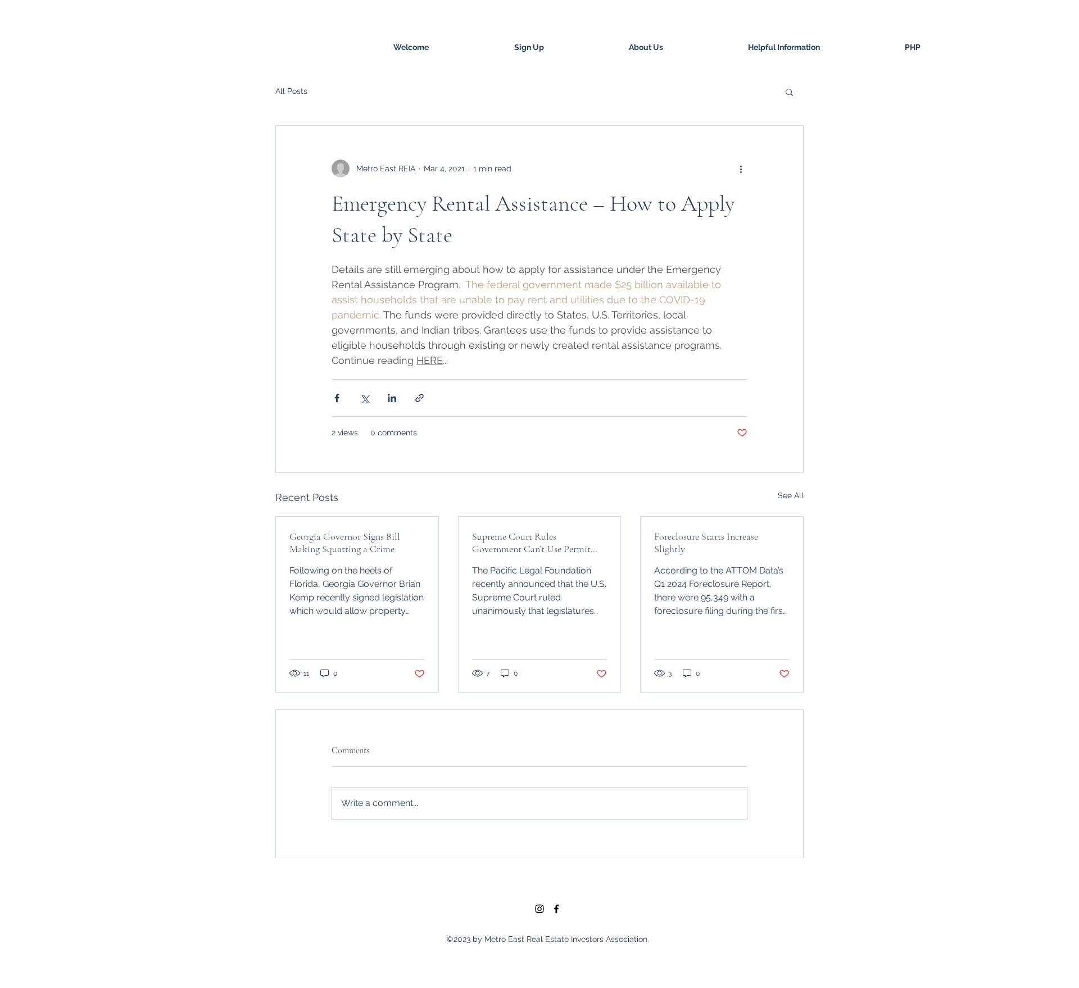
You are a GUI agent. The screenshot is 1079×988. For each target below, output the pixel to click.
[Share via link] (419, 398)
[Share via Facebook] (337, 398)
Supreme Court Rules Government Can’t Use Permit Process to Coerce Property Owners (531, 542)
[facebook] (556, 908)
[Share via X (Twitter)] (364, 398)
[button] (789, 91)
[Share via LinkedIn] (392, 398)
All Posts (291, 90)
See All (791, 495)
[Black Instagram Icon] (539, 908)
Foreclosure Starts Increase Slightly (706, 542)
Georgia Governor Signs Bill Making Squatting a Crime (344, 542)
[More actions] (740, 168)
